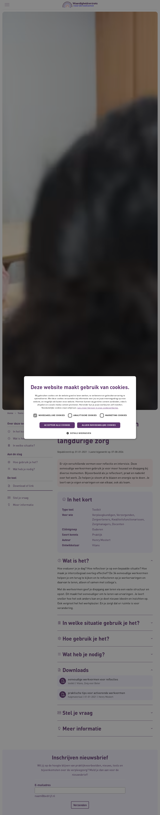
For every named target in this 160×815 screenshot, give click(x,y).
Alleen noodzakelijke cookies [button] (99, 425)
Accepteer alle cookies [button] (57, 425)
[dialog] (80, 407)
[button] (80, 433)
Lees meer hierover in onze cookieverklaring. (97, 407)
